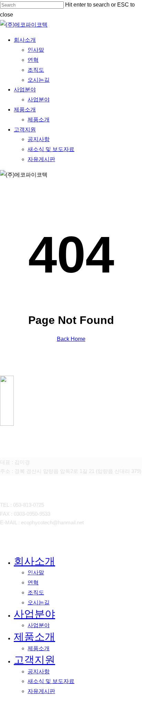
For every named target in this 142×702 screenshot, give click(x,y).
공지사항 (39, 671)
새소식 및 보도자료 (51, 681)
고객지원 (34, 659)
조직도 (36, 592)
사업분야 (34, 614)
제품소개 (34, 636)
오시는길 (39, 602)
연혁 (33, 582)
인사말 (36, 572)
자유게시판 (41, 691)
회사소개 (34, 561)
